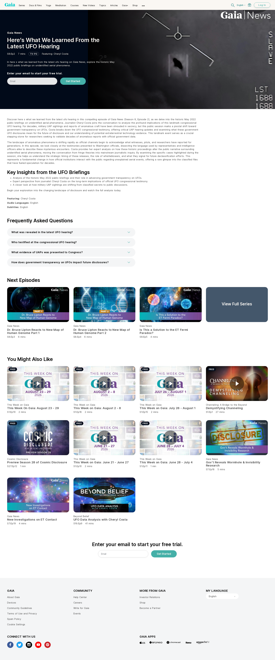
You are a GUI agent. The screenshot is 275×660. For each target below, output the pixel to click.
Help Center (80, 597)
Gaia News (14, 32)
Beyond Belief (81, 516)
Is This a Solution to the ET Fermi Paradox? (164, 331)
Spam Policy (14, 619)
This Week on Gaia (18, 404)
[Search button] (233, 4)
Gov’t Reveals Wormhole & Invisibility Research (233, 464)
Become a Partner (150, 608)
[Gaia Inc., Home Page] (10, 4)
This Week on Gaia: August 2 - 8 (97, 408)
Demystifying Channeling (224, 408)
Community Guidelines (19, 608)
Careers (77, 602)
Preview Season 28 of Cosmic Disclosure (37, 462)
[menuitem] (22, 4)
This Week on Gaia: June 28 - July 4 (166, 462)
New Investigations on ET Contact (32, 519)
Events (77, 613)
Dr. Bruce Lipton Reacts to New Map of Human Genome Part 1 (35, 331)
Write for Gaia (81, 608)
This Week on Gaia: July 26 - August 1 (168, 408)
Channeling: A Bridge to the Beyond (226, 404)
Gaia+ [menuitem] (125, 5)
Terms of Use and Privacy (22, 613)
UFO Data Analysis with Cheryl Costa (100, 519)
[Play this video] (38, 383)
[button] (71, 232)
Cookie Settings (16, 624)
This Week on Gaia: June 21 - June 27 (101, 462)
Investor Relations (150, 597)
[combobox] (222, 596)
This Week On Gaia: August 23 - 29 (33, 408)
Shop (143, 602)
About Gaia (13, 597)
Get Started (73, 81)
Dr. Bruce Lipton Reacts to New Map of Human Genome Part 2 (101, 331)
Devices (11, 602)
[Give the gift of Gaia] (249, 4)
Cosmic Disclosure (17, 459)
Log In (262, 5)
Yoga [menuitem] (48, 5)
